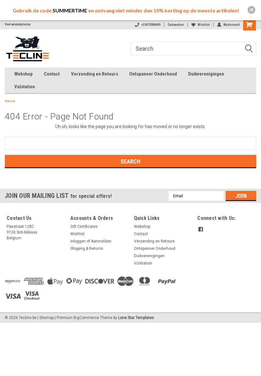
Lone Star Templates (136, 317)
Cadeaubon (176, 24)
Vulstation (24, 87)
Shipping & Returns (86, 248)
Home (10, 101)
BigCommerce (86, 317)
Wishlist (204, 24)
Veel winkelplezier (18, 24)
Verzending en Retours (94, 74)
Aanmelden (101, 241)
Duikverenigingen (206, 74)
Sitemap (46, 317)
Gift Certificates (84, 226)
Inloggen (78, 241)
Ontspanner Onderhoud (153, 74)
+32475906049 (150, 24)
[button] (251, 10)
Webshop (23, 74)
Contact (52, 74)
